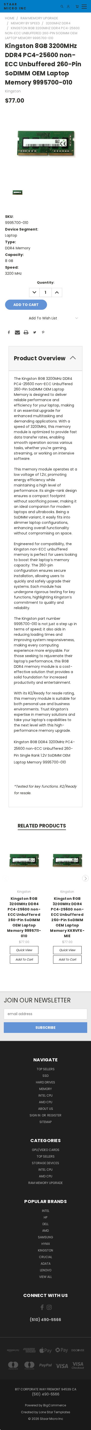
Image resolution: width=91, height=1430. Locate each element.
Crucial (45, 1257)
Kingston (45, 1250)
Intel (45, 1211)
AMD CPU (45, 1102)
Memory (45, 1089)
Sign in (35, 1115)
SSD (45, 1076)
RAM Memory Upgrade (45, 1183)
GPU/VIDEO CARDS (45, 1150)
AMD (45, 1230)
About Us (45, 1109)
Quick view (24, 950)
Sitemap (45, 1122)
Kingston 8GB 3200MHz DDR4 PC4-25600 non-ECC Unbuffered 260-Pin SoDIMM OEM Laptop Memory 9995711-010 (24, 917)
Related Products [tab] (42, 825)
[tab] (45, 358)
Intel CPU (45, 1095)
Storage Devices (45, 1163)
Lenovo (45, 1270)
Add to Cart (24, 959)
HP (45, 1217)
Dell (45, 1224)
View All (45, 1277)
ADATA (46, 1263)
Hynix (45, 1244)
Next (85, 878)
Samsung (45, 1237)
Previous (6, 878)
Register (54, 1115)
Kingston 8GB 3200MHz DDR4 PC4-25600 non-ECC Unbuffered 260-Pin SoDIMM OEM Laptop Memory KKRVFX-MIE (67, 917)
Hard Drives (45, 1082)
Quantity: (45, 282)
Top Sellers (46, 1069)
